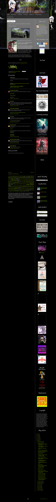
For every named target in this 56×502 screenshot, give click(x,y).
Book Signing (21, 180)
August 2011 (40, 483)
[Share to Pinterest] (25, 71)
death (15, 181)
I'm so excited (27, 183)
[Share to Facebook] (24, 71)
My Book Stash (22, 185)
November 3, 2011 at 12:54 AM (14, 136)
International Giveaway (16, 184)
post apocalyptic (23, 186)
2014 (38, 436)
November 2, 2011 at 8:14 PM (14, 113)
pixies (18, 186)
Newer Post (10, 172)
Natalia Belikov (12, 124)
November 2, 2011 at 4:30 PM (14, 105)
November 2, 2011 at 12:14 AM (14, 87)
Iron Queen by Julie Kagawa (41, 474)
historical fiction (22, 183)
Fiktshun (11, 116)
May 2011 (39, 487)
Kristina (11, 101)
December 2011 (40, 441)
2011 (38, 440)
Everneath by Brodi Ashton (41, 456)
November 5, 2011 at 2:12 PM (14, 148)
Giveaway (15, 182)
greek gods (31, 182)
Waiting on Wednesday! (22, 112)
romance (16, 188)
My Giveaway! (12, 132)
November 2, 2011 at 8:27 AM (14, 98)
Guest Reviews (10, 17)
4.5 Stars (26, 176)
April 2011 (39, 488)
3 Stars (14, 176)
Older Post (32, 172)
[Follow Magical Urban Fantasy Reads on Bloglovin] (42, 46)
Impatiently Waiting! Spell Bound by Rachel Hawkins (43, 458)
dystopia (28, 181)
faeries (31, 181)
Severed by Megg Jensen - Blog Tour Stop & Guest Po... (43, 446)
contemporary (29, 180)
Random (28, 186)
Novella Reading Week (11, 186)
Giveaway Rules (21, 182)
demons (18, 181)
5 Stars (31, 176)
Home (8, 14)
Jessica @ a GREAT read (13, 90)
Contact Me (31, 14)
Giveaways (20, 14)
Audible (44, 136)
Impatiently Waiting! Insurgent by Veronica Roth (42, 444)
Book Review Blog (41, 51)
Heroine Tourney (17, 183)
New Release (28, 185)
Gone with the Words (15, 112)
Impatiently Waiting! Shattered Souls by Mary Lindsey (42, 479)
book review (14, 180)
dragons (24, 181)
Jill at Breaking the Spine (23, 62)
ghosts (12, 182)
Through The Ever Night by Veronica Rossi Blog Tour (44, 188)
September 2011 (40, 482)
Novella (32, 185)
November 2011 (40, 442)
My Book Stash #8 (40, 453)
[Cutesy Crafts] (42, 363)
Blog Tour (13, 179)
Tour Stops (25, 14)
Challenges (25, 180)
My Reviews (13, 14)
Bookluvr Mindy (15, 71)
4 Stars (22, 176)
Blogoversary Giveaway (29, 179)
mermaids (24, 184)
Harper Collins (10, 183)
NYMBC (16, 186)
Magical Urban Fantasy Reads (41, 49)
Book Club (9, 180)
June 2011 (39, 486)
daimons (13, 181)
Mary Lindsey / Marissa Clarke (14, 139)
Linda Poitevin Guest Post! (41, 477)
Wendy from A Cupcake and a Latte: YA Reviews (16, 86)
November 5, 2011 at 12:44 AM (14, 142)
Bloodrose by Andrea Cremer (42, 470)
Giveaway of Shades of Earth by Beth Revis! (44, 196)
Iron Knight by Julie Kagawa (41, 473)
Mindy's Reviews (30, 184)
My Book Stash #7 (40, 464)
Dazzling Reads (12, 135)
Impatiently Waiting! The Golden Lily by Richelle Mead (42, 466)
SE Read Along (38, 14)
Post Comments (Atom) (15, 173)
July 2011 (39, 484)
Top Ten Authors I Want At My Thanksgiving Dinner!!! (42, 460)
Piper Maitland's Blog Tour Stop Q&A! (42, 462)
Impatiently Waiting (12, 72)
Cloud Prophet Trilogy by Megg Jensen (42, 448)
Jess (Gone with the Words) (13, 108)
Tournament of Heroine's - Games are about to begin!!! (42, 455)
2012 (38, 439)
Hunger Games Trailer (41, 467)
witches (15, 190)
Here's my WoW (12, 93)
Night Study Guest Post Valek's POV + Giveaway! (44, 201)
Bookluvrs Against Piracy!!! (41, 476)
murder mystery (17, 185)
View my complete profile (39, 35)
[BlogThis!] (23, 71)
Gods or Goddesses (26, 182)
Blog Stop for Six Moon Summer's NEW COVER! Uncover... (42, 452)
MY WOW (11, 128)
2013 (38, 437)
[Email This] (22, 71)
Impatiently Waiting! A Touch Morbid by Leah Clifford (43, 472)
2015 (38, 435)
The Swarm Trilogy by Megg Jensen (42, 450)
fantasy (9, 182)
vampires (28, 189)
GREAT (13, 95)
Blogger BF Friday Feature (21, 179)
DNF (21, 181)
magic (20, 184)
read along (31, 186)
